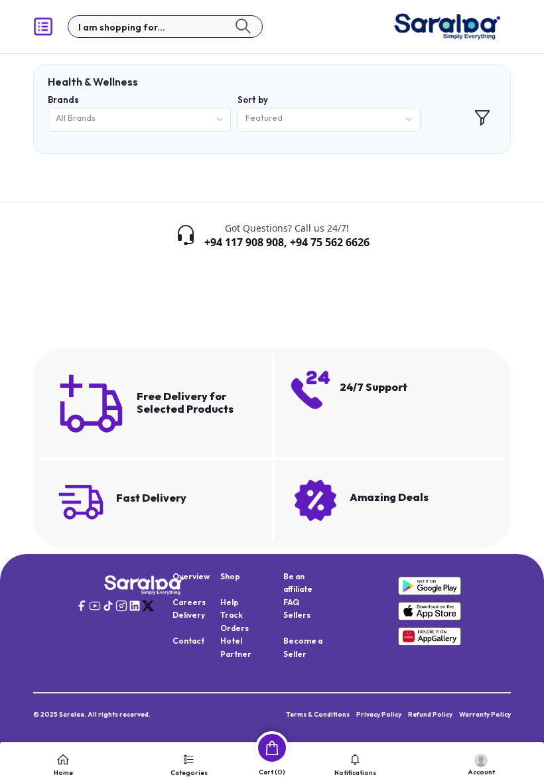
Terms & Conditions (318, 714)
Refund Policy (430, 714)
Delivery (188, 615)
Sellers (296, 615)
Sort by (253, 99)
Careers (189, 602)
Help (229, 602)
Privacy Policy (378, 714)
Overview (191, 576)
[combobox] (139, 120)
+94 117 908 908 (244, 242)
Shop (230, 576)
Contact (188, 641)
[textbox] (165, 26)
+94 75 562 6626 (330, 242)
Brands (63, 99)
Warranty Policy (485, 714)
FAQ (291, 602)
